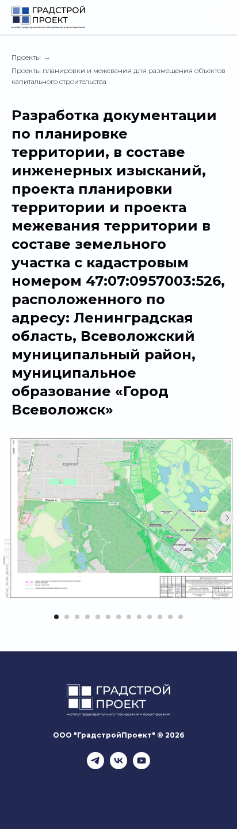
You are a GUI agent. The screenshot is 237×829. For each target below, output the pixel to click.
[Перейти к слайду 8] (129, 617)
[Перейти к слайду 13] (180, 617)
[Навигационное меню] (217, 17)
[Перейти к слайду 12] (170, 617)
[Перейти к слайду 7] (118, 617)
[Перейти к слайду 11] (160, 617)
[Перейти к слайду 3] (77, 617)
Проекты (26, 57)
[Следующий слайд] (227, 518)
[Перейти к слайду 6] (108, 617)
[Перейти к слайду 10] (149, 617)
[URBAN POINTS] (141, 766)
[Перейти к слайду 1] (56, 617)
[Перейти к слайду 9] (139, 617)
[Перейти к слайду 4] (87, 617)
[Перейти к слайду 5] (97, 617)
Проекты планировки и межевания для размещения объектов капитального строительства (118, 76)
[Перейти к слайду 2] (66, 617)
